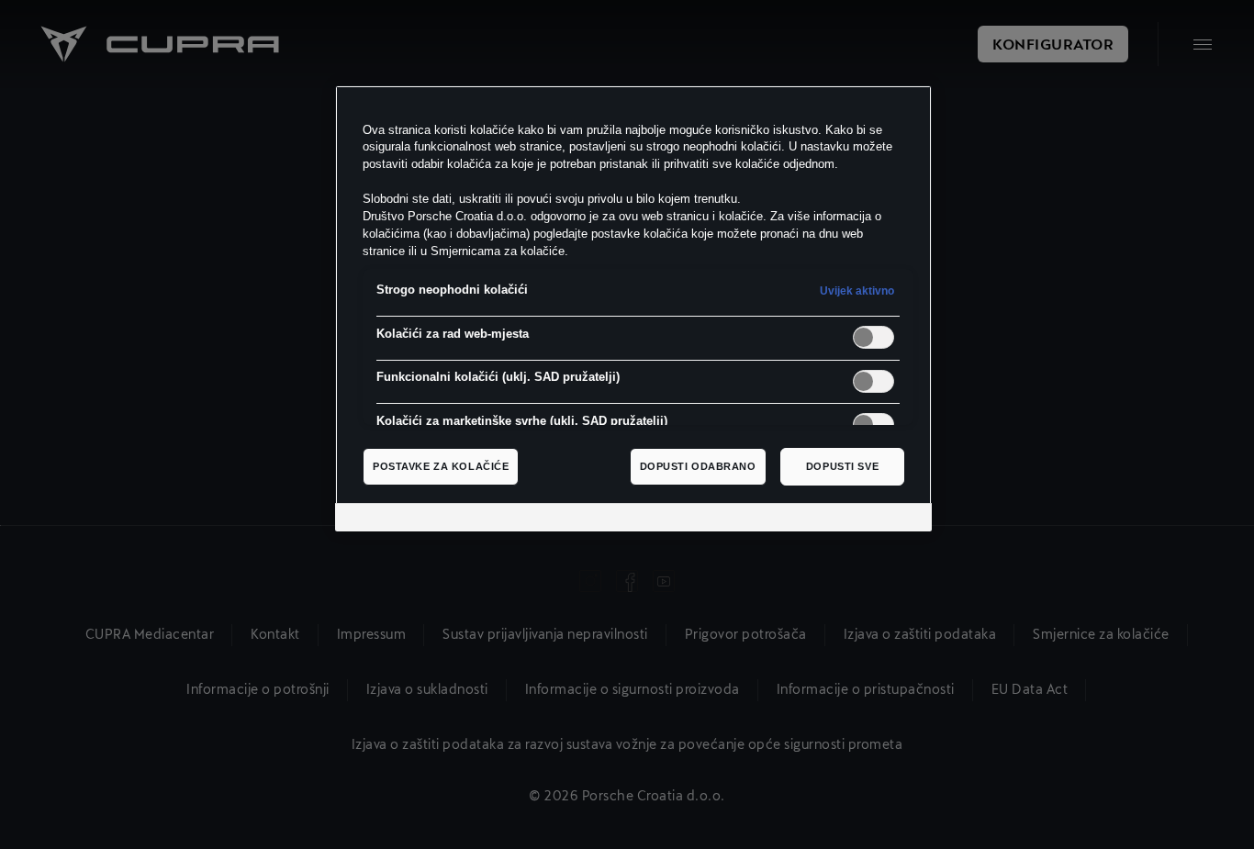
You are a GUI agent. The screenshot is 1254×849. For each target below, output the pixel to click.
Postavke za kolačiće (441, 466)
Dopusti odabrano (698, 466)
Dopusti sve (842, 466)
